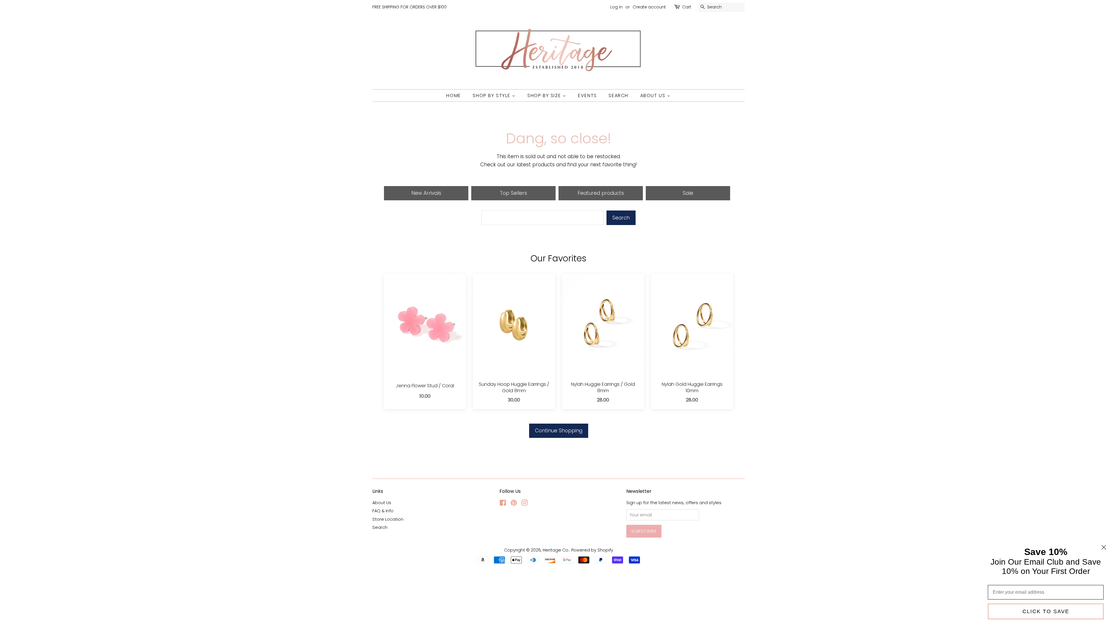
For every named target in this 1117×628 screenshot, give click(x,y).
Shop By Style (492, 95)
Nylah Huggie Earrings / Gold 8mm (603, 387)
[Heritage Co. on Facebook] (502, 504)
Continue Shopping (558, 430)
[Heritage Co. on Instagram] (524, 504)
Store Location (387, 519)
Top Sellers (513, 193)
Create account (649, 7)
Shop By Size (545, 95)
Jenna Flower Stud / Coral (425, 386)
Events (587, 95)
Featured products (601, 193)
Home (453, 95)
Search (618, 95)
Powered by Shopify (592, 550)
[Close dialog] (1104, 547)
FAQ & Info (383, 511)
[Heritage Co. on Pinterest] (514, 504)
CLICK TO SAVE (1045, 611)
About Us (653, 95)
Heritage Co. (556, 550)
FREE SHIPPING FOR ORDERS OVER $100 (409, 7)
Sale (688, 193)
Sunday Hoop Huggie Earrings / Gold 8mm (514, 387)
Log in (616, 7)
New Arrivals (426, 193)
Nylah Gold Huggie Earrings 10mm (692, 387)
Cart (686, 7)
